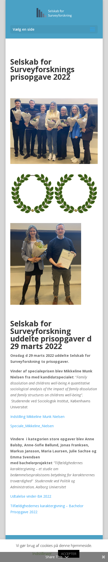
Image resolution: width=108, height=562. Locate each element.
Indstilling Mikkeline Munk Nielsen (37, 416)
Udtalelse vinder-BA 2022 (30, 496)
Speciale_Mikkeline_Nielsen (32, 425)
